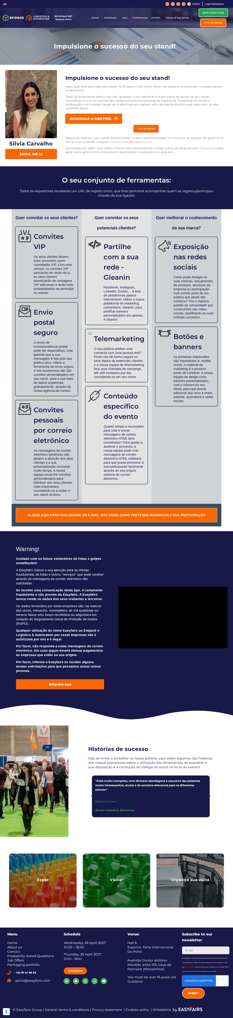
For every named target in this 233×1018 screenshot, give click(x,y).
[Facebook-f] (167, 4)
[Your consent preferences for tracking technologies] (6, 1011)
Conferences (140, 17)
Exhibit (155, 17)
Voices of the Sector (177, 17)
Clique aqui (208, 148)
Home (95, 17)
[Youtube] (189, 4)
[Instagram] (178, 4)
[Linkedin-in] (173, 4)
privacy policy (189, 967)
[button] (213, 13)
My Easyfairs (176, 138)
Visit (124, 17)
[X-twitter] (183, 4)
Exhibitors (110, 17)
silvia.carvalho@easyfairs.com (130, 142)
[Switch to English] (4, 3)
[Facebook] (76, 981)
